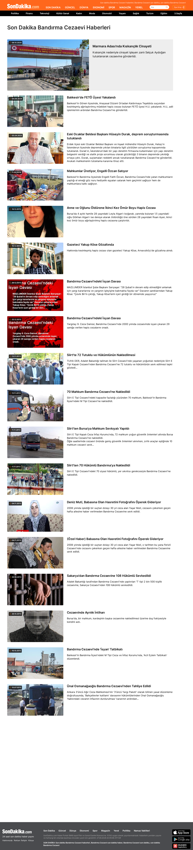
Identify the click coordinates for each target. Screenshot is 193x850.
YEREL (139, 7)
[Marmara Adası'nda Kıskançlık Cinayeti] (48, 65)
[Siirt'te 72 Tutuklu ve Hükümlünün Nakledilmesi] (35, 369)
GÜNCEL (70, 7)
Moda (92, 13)
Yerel (116, 830)
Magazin (105, 830)
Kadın (79, 13)
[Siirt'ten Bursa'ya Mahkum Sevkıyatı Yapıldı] (35, 443)
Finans (29, 13)
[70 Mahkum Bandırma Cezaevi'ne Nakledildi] (35, 406)
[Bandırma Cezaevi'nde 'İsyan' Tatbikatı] (35, 663)
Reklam (17, 840)
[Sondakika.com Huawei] (181, 846)
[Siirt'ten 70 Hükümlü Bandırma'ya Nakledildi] (35, 479)
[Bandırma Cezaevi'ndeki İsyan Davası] (35, 295)
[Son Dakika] (23, 6)
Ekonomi (84, 830)
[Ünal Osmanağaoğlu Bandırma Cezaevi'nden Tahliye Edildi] (35, 700)
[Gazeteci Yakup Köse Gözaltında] (35, 259)
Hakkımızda (7, 840)
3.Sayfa (178, 13)
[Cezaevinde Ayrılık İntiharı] (35, 627)
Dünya (73, 830)
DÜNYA (84, 7)
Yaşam (122, 13)
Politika (15, 13)
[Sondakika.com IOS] (181, 832)
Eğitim (164, 13)
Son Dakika (49, 830)
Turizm (149, 13)
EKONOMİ (98, 7)
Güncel (62, 830)
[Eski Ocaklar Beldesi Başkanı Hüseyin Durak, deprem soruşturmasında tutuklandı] (35, 148)
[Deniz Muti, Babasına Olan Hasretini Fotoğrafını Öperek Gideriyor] (35, 516)
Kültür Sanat (62, 13)
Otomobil (107, 13)
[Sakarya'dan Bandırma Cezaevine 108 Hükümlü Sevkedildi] (35, 590)
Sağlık (136, 13)
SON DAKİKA (53, 7)
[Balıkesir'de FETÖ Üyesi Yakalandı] (35, 111)
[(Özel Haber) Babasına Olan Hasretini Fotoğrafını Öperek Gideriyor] (35, 553)
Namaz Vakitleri (142, 830)
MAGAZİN (125, 7)
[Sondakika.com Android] (181, 839)
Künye (31, 840)
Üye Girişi (178, 7)
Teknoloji (44, 13)
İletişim (24, 840)
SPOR (112, 7)
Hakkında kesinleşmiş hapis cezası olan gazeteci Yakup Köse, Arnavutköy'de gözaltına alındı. (120, 250)
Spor (95, 830)
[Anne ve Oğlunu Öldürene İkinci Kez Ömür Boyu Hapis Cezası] (35, 222)
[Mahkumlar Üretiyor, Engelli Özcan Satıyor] (35, 185)
